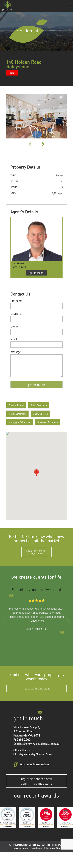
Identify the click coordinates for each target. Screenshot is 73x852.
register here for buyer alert (36, 552)
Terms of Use (53, 847)
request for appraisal (36, 688)
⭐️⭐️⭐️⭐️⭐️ (36, 600)
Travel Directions (17, 413)
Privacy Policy (20, 847)
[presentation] (4, 622)
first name (16, 301)
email (13, 339)
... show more (36, 620)
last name (15, 313)
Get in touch (36, 272)
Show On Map (40, 413)
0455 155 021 (19, 267)
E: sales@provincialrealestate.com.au (36, 744)
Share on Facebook (47, 422)
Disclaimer (37, 847)
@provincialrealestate (34, 764)
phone (14, 326)
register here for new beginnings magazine (36, 781)
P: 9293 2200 (21, 740)
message (15, 352)
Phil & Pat (41, 628)
